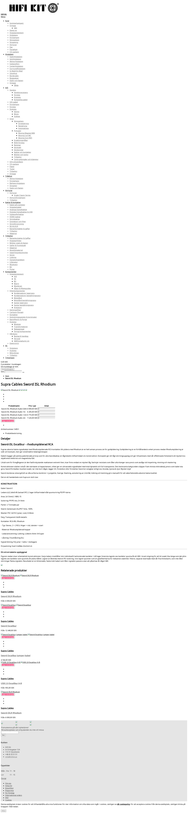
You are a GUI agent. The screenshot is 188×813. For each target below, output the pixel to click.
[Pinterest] (16, 725)
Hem (7, 376)
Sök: (2, 371)
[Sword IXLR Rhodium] (20, 575)
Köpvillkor (9, 788)
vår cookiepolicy (123, 804)
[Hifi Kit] (2, 723)
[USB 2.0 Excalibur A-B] (20, 662)
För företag (9, 793)
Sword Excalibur (9, 625)
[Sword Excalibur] (16, 605)
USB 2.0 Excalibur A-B (11, 683)
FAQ (6, 797)
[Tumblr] (31, 725)
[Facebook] (16, 722)
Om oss (8, 783)
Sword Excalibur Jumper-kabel (15, 655)
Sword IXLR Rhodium (11, 596)
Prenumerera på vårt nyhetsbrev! (14, 727)
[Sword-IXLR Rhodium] (10, 692)
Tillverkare (9, 358)
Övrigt (3, 778)
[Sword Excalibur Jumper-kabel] (27, 634)
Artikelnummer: (7, 429)
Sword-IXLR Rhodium (11, 712)
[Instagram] (31, 722)
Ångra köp (9, 790)
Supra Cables (7, 591)
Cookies (8, 800)
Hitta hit (8, 786)
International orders (13, 795)
